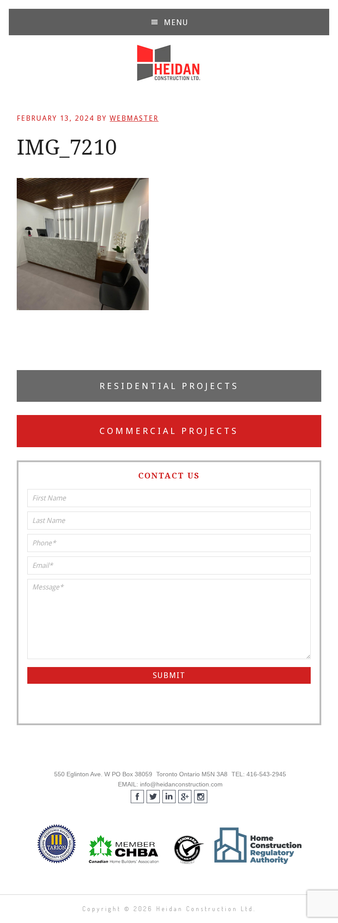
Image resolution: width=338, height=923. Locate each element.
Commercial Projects (169, 431)
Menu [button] (176, 22)
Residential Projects (169, 386)
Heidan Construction (169, 63)
